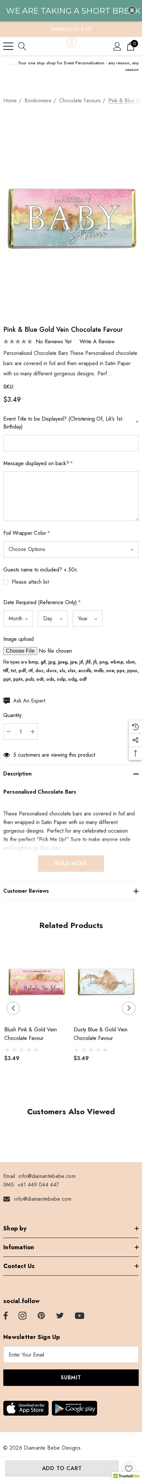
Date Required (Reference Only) (42, 602)
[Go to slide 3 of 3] (81, 1088)
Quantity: (13, 715)
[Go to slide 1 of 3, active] (60, 1088)
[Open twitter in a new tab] (60, 1316)
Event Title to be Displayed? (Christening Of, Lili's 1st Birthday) (71, 422)
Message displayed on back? (38, 463)
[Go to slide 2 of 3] (71, 1088)
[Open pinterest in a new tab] (41, 1316)
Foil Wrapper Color (26, 533)
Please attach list (30, 582)
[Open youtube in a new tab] (79, 1316)
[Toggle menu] (8, 46)
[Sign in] (117, 46)
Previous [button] (13, 1008)
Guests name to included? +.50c (40, 569)
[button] (132, 10)
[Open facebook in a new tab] (5, 1316)
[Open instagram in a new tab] (22, 1316)
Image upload (18, 639)
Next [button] (128, 1008)
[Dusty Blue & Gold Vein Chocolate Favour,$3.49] (106, 980)
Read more (71, 863)
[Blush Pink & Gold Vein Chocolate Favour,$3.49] (36, 980)
